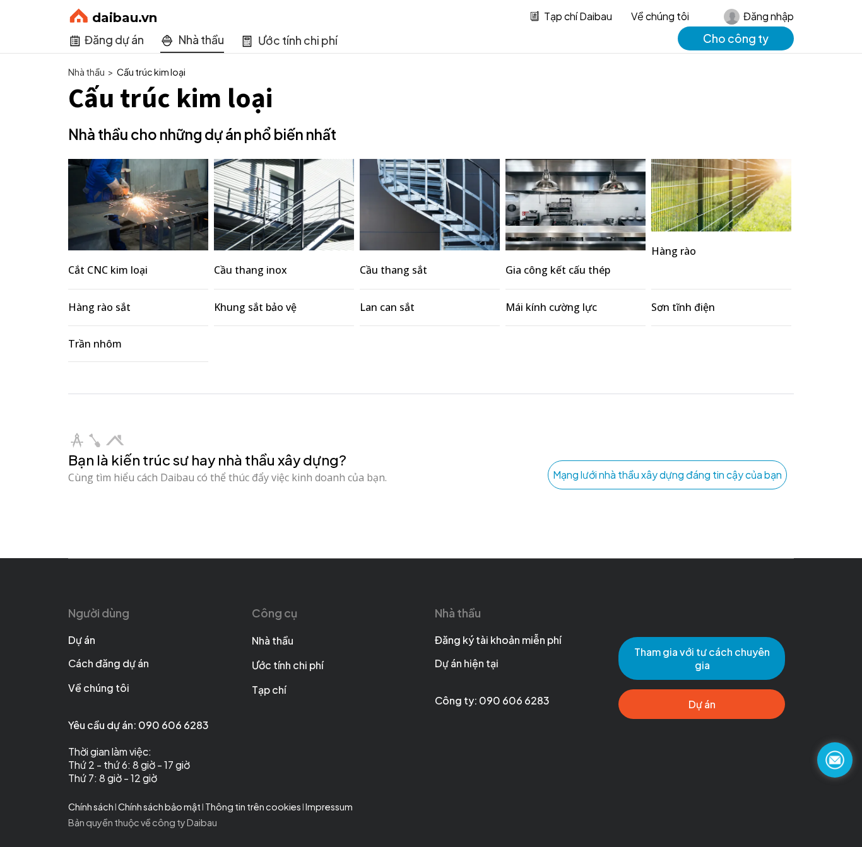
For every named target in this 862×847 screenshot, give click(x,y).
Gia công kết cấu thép (557, 270)
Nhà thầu (272, 640)
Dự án (81, 639)
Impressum (329, 806)
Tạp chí (269, 689)
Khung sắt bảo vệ (255, 307)
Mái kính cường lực (551, 307)
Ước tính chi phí (287, 665)
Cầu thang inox (250, 270)
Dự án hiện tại (467, 663)
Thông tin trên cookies (253, 806)
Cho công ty (736, 38)
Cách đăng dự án (108, 663)
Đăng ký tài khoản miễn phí (498, 639)
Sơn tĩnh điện (683, 307)
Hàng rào (673, 251)
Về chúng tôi (660, 16)
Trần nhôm (95, 344)
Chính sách (91, 806)
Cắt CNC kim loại (108, 270)
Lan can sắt (387, 307)
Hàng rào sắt (99, 307)
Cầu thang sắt (393, 270)
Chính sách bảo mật (160, 806)
